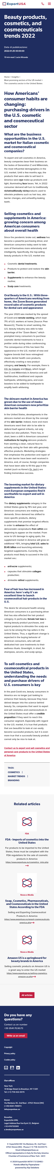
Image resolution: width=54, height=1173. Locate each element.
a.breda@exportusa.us (13, 1130)
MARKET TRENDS (16, 776)
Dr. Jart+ (33, 469)
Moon (28, 369)
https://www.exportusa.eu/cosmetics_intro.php (27, 839)
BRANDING (14, 780)
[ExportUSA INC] (14, 4)
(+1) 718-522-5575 (16, 1092)
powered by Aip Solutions (27, 1167)
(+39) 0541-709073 (12, 1106)
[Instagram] (6, 1067)
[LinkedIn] (18, 1067)
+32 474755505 (11, 1126)
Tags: (11, 768)
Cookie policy (9, 1059)
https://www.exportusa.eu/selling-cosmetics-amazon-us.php (27, 954)
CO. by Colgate (12, 369)
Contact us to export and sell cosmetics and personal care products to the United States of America (27, 751)
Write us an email (16, 1035)
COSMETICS (14, 772)
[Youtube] (12, 1067)
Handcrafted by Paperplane (26, 1164)
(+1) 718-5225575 (42, 4)
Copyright (8, 1047)
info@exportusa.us (12, 1109)
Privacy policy (9, 1053)
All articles (27, 995)
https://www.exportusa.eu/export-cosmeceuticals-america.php (27, 898)
